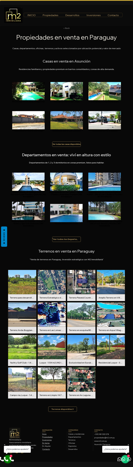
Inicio (44, 434)
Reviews (4, 236)
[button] (22, 285)
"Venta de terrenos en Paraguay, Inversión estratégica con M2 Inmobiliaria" (66, 259)
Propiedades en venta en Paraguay (66, 37)
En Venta (45, 443)
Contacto (46, 449)
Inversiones (47, 440)
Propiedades (47, 437)
